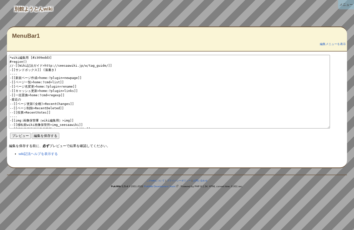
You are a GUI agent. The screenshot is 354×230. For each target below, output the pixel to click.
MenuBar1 (26, 35)
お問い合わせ (200, 180)
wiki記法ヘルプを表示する (38, 154)
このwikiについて (155, 180)
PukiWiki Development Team (159, 186)
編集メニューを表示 (333, 44)
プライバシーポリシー (179, 180)
